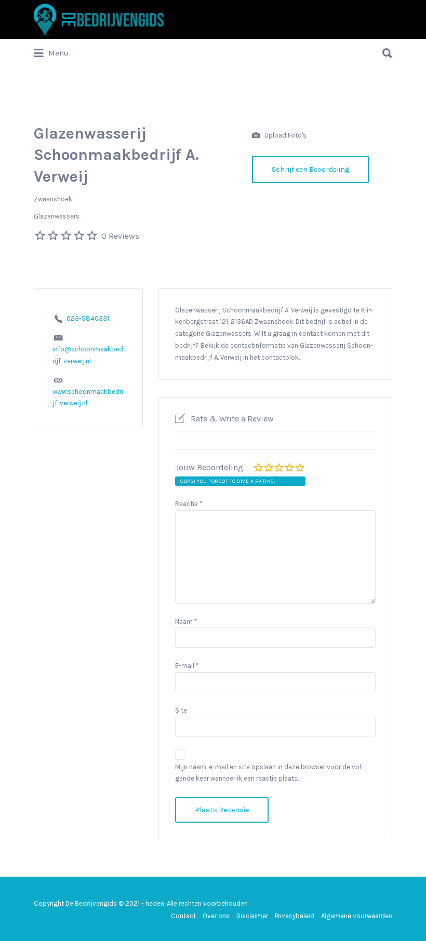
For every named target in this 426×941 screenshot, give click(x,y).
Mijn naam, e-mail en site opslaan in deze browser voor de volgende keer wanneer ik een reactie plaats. (269, 773)
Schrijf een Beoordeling (310, 169)
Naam (186, 621)
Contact (183, 916)
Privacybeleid (294, 916)
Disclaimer (252, 916)
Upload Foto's (285, 135)
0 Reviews (120, 236)
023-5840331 (87, 318)
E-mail (186, 666)
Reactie (188, 504)
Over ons (216, 916)
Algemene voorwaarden (356, 916)
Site (181, 710)
